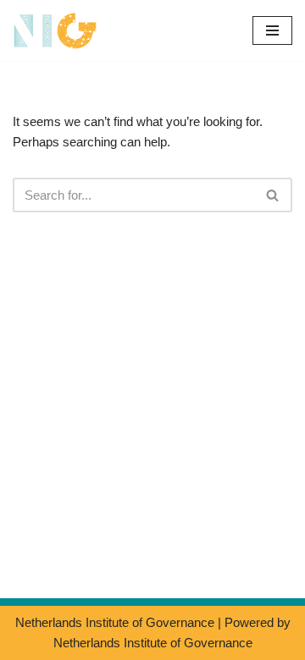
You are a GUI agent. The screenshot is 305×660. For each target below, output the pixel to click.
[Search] (273, 195)
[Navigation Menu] (272, 30)
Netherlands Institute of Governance (114, 622)
